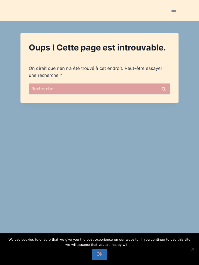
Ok (99, 254)
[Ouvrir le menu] (174, 10)
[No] (192, 249)
